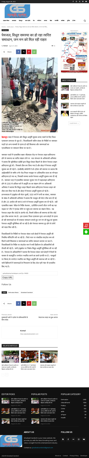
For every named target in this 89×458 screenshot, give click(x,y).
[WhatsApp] (34, 51)
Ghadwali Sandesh (27, 292)
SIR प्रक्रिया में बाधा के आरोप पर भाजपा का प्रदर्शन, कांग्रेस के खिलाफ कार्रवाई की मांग (10, 367)
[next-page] (6, 374)
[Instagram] (76, 1)
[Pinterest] (29, 51)
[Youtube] (86, 1)
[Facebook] (73, 1)
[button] (84, 20)
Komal (5, 46)
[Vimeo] (82, 1)
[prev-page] (3, 374)
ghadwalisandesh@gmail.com (42, 448)
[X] (79, 1)
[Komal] (11, 332)
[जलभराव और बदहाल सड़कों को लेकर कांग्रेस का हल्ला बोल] (49, 357)
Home (4, 27)
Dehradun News (13, 292)
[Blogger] (63, 439)
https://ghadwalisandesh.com (29, 334)
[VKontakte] (84, 439)
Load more (73, 123)
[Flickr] (73, 439)
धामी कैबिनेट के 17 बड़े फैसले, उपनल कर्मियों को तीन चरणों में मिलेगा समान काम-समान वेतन (28, 367)
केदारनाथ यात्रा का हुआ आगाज (48, 317)
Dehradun (10, 27)
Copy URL (7, 277)
